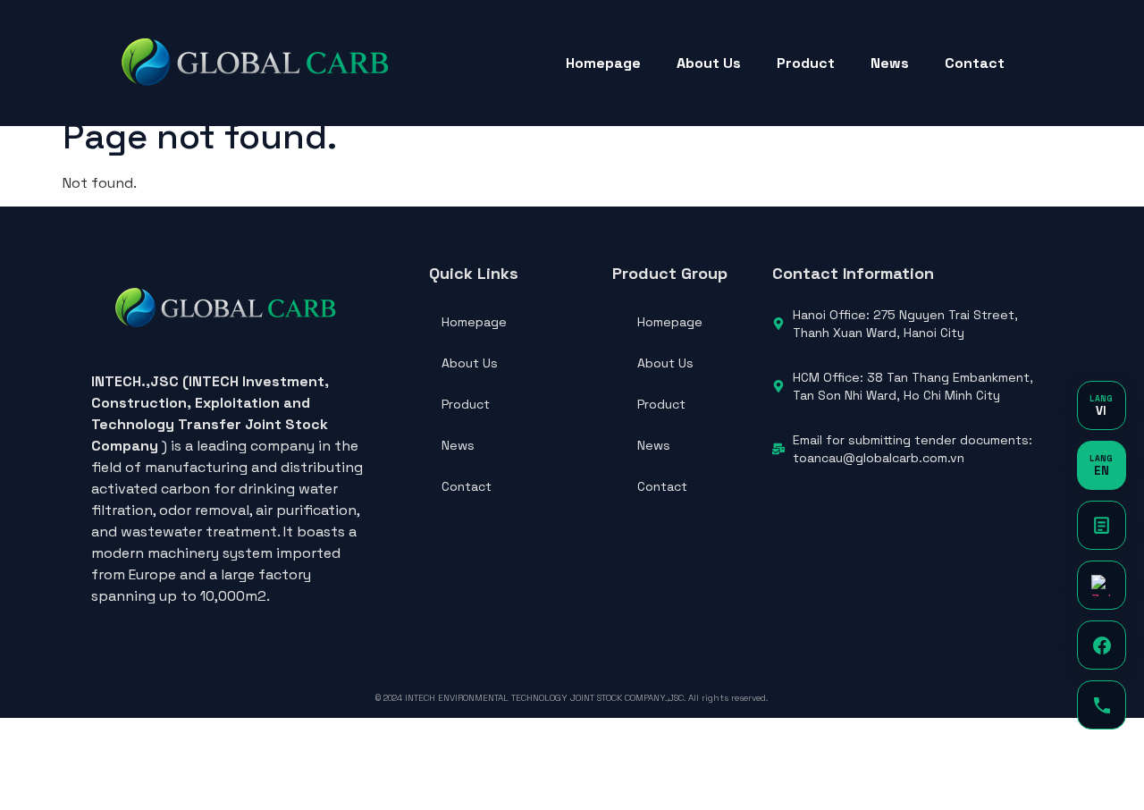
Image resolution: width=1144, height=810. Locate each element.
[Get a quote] (1101, 525)
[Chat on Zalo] (1101, 585)
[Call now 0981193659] (1101, 705)
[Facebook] (1101, 645)
